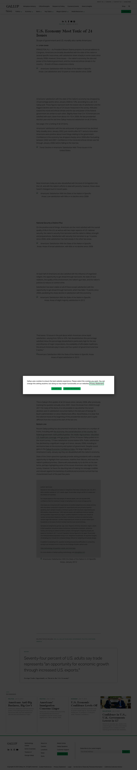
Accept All (56, 388)
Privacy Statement (97, 384)
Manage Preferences (72, 388)
